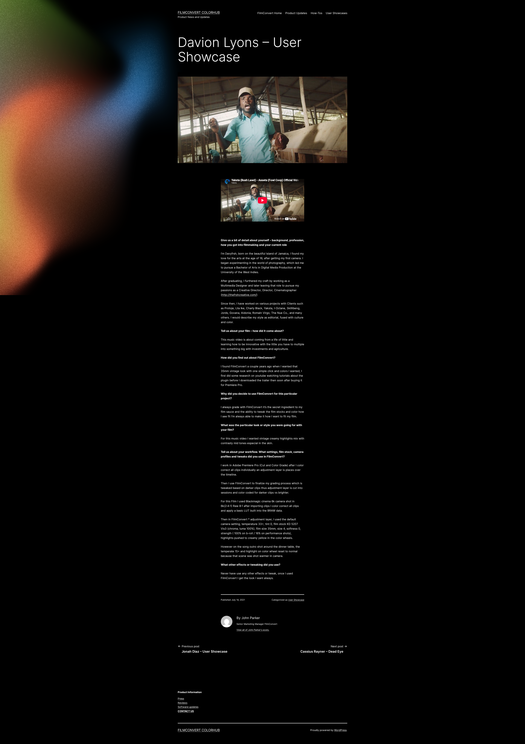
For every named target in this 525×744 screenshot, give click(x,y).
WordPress (340, 730)
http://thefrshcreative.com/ (239, 294)
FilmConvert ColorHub (199, 12)
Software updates (188, 706)
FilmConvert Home (269, 13)
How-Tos (316, 13)
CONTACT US (186, 711)
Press (181, 698)
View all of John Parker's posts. (253, 629)
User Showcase (296, 599)
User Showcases (336, 13)
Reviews (182, 702)
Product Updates (296, 13)
